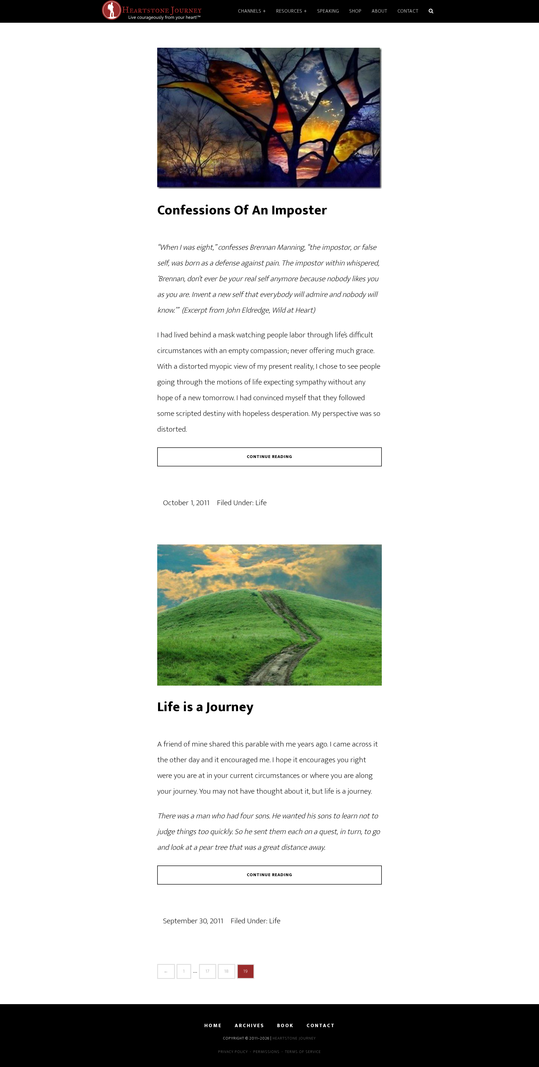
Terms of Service (303, 1051)
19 (245, 971)
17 (207, 971)
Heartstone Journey (151, 10)
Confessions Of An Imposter (242, 210)
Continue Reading (269, 457)
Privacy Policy (233, 1051)
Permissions (266, 1051)
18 (226, 971)
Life (261, 502)
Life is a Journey (205, 707)
